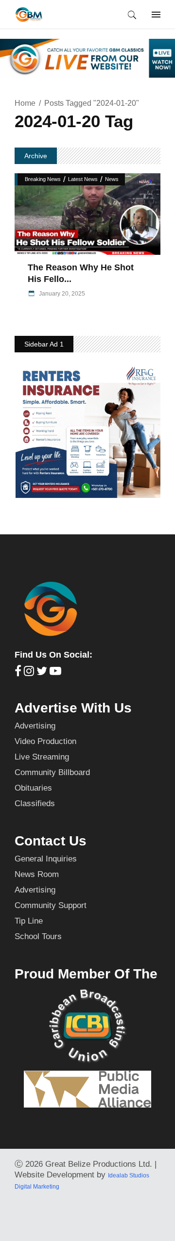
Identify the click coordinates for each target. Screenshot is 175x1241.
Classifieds (35, 803)
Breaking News (43, 179)
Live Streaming (42, 756)
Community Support (51, 905)
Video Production (45, 741)
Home (25, 103)
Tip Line (29, 921)
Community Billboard (52, 772)
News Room (37, 874)
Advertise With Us (73, 707)
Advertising (35, 725)
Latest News (83, 179)
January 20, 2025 (61, 293)
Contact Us (51, 840)
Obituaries (33, 788)
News (112, 179)
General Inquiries (46, 858)
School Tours (38, 936)
